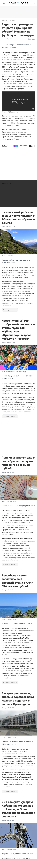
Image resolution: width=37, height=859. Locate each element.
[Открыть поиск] (33, 3)
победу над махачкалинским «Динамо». (16, 412)
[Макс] (13, 146)
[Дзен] (32, 146)
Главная (4, 21)
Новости (12, 21)
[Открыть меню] (4, 3)
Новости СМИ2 (7, 184)
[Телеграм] (16, 146)
